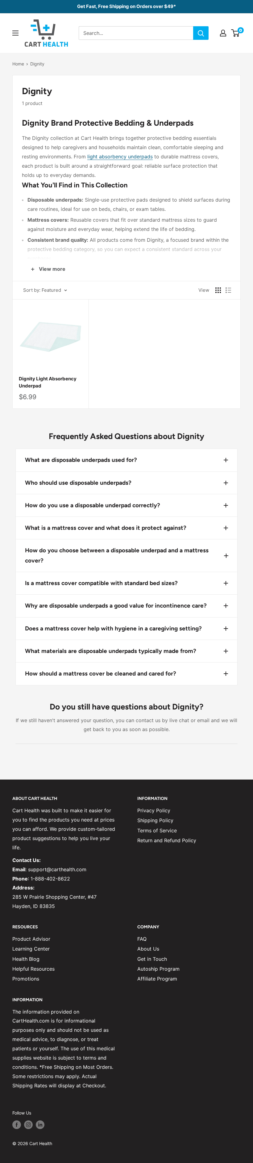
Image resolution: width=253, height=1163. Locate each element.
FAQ (142, 939)
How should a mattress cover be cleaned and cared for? (100, 673)
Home (18, 63)
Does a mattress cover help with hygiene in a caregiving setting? (113, 628)
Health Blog (25, 959)
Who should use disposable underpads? (78, 482)
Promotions (25, 979)
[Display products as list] (228, 290)
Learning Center (31, 949)
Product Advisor (31, 939)
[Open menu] (15, 33)
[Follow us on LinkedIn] (40, 1124)
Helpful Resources (33, 969)
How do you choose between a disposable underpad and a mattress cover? (117, 555)
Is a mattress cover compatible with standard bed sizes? (101, 583)
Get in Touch (152, 959)
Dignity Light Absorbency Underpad (48, 382)
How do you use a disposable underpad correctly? (92, 505)
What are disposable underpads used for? (81, 459)
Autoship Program (158, 969)
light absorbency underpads (120, 156)
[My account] (223, 33)
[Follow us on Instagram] (28, 1124)
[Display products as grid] (218, 290)
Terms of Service (157, 830)
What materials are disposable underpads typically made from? (110, 651)
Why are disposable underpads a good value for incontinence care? (116, 605)
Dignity (37, 63)
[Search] (201, 33)
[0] (235, 33)
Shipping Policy (155, 820)
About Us (148, 949)
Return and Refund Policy (166, 840)
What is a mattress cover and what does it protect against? (105, 527)
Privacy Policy (153, 810)
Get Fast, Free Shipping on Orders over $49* (126, 6)
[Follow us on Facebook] (16, 1124)
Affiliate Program (157, 979)
